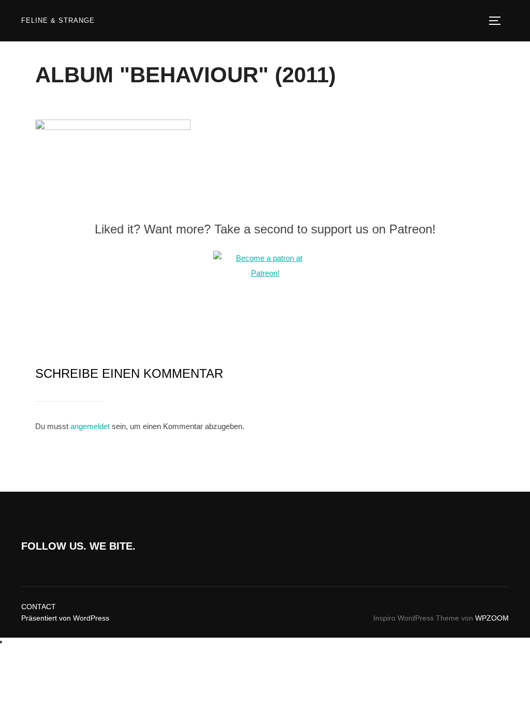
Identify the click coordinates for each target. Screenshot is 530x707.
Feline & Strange (58, 20)
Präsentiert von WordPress (65, 618)
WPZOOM (492, 618)
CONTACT (38, 606)
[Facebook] (11, 641)
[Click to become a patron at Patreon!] (265, 273)
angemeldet (90, 426)
